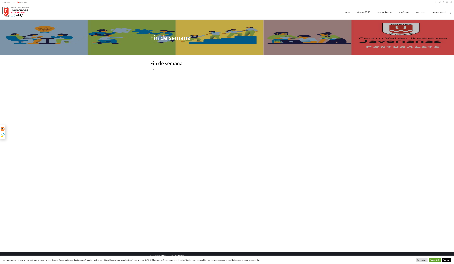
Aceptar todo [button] (435, 260)
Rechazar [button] (446, 260)
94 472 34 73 (9, 2)
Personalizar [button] (421, 260)
